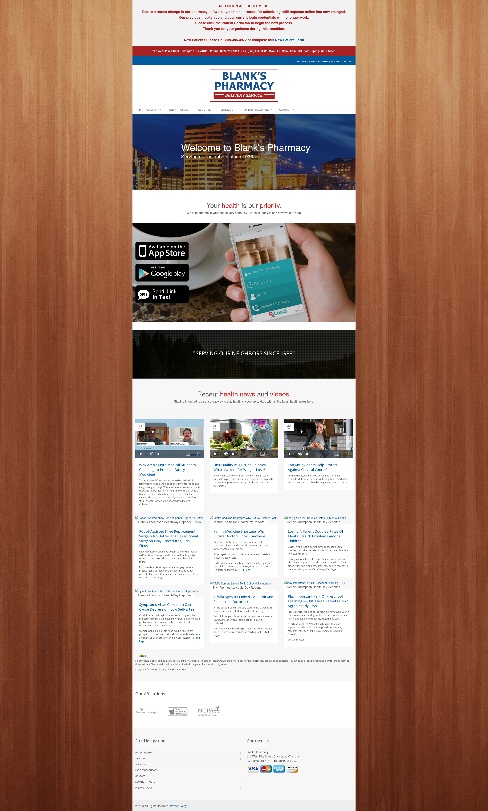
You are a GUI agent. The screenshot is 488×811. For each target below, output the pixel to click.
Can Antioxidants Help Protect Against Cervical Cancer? (313, 467)
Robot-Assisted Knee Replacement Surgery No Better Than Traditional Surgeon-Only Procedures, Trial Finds (168, 538)
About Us (204, 109)
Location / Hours (341, 61)
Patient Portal (178, 109)
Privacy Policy (143, 787)
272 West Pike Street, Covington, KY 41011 (180, 51)
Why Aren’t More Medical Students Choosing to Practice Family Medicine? (167, 470)
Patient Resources (256, 109)
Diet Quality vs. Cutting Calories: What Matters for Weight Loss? (240, 467)
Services (227, 109)
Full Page (158, 577)
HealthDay (160, 669)
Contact (285, 109)
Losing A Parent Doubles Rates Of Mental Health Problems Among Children (315, 536)
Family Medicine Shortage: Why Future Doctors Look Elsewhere (239, 533)
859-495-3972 (235, 39)
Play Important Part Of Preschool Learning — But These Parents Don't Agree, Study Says (318, 601)
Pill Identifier (319, 61)
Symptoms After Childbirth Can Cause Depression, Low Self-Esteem (168, 607)
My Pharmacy (148, 109)
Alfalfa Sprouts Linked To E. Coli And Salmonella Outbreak (243, 599)
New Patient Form (289, 39)
